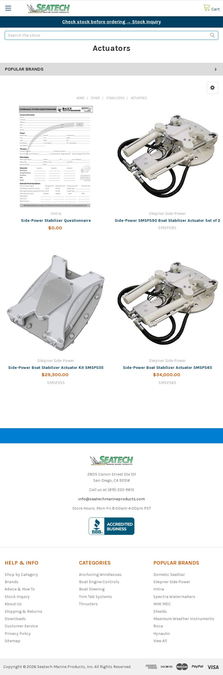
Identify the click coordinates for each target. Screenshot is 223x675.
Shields (160, 611)
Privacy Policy (18, 633)
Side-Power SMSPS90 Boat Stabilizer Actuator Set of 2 (167, 220)
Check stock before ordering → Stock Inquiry (111, 21)
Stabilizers (115, 98)
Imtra (158, 589)
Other (95, 98)
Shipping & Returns (23, 611)
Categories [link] (95, 563)
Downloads (15, 618)
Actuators (139, 98)
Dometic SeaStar (169, 574)
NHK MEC (162, 603)
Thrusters (88, 603)
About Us (13, 603)
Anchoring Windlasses (100, 574)
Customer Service (21, 626)
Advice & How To (20, 589)
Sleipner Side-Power (171, 581)
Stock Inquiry (17, 596)
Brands (12, 581)
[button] (212, 88)
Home (80, 98)
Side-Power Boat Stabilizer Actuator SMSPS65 (167, 367)
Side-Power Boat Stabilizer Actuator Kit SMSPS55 (55, 367)
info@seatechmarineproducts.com (111, 499)
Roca (158, 626)
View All (160, 640)
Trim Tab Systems (95, 596)
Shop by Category (21, 574)
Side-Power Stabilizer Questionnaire (56, 220)
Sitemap (12, 640)
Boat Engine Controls (99, 581)
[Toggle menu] (8, 8)
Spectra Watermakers (174, 596)
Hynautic (161, 633)
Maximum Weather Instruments (183, 618)
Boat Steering (92, 589)
